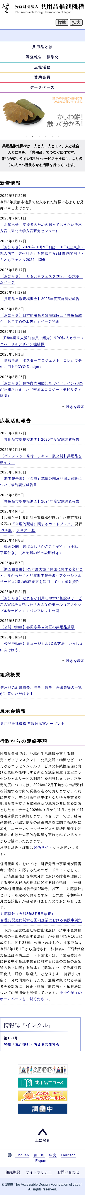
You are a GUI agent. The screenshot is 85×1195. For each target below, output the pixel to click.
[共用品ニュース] (43, 1082)
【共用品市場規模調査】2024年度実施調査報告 (40, 501)
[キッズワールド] (43, 1095)
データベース (42, 87)
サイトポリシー (39, 1172)
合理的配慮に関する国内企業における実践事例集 (41, 920)
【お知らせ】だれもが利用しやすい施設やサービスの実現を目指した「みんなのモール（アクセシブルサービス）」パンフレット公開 (41, 604)
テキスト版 (26, 530)
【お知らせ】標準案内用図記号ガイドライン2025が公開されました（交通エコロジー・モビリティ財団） (41, 389)
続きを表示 (75, 407)
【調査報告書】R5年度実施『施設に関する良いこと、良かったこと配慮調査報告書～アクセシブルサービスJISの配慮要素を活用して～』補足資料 (41, 575)
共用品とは (42, 47)
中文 (53, 1155)
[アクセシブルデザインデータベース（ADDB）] (43, 1069)
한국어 (39, 1155)
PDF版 (6, 530)
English (22, 1155)
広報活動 (42, 67)
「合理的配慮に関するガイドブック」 (43, 524)
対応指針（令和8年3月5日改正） (27, 914)
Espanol (42, 1161)
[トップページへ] (42, 12)
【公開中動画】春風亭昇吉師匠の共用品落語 (37, 627)
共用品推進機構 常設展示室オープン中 (32, 723)
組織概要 (13, 1172)
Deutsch (68, 1155)
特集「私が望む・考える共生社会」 (33, 1044)
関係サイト (43, 847)
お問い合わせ (68, 1172)
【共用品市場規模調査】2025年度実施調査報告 (40, 299)
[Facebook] (43, 1108)
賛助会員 (42, 77)
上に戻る (42, 1140)
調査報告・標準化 (42, 57)
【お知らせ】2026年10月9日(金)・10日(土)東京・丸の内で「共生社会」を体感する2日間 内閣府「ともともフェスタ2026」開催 (42, 253)
